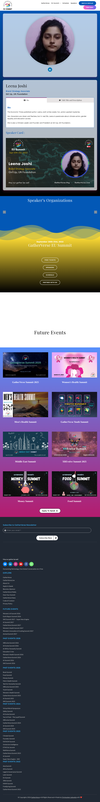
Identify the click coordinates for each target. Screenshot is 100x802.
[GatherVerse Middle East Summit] (25, 432)
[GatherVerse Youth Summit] (74, 392)
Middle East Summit (25, 461)
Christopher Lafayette (69, 797)
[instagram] (15, 564)
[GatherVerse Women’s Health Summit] (74, 353)
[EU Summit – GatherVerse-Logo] (8, 1)
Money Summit (25, 501)
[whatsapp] (31, 564)
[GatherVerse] (10, 546)
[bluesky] (5, 564)
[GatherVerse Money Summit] (25, 472)
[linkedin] (50, 69)
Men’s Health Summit (25, 422)
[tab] (26, 100)
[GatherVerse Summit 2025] (25, 353)
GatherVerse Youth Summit (74, 422)
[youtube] (21, 564)
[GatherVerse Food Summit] (74, 472)
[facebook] (26, 564)
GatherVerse (35, 797)
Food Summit (74, 501)
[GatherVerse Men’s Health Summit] (25, 392)
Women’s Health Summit (74, 382)
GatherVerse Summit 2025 (25, 382)
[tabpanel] (50, 115)
